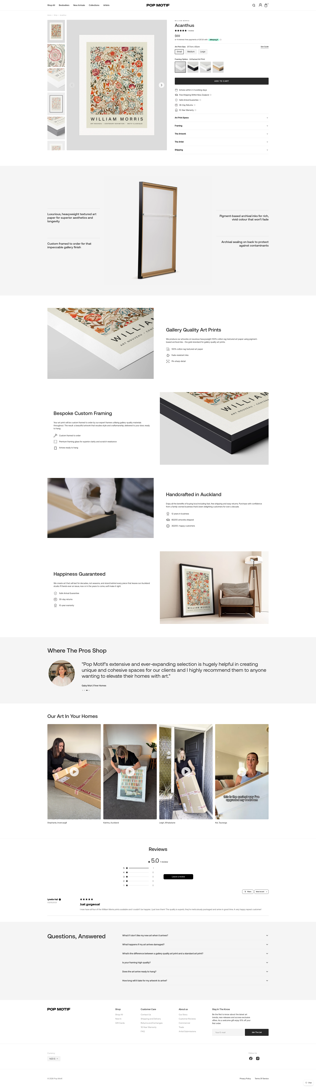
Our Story (183, 1014)
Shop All (119, 1014)
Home (49, 15)
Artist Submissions (187, 1031)
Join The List (257, 1032)
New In (118, 1018)
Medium (192, 52)
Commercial (184, 1023)
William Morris (182, 20)
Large (203, 52)
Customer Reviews (187, 1018)
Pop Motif (58, 1078)
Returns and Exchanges (152, 1023)
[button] (254, 5)
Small (180, 52)
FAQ (143, 1031)
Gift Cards (120, 1023)
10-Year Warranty (148, 1027)
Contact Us (146, 1014)
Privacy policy (245, 1078)
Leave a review (178, 876)
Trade (181, 1027)
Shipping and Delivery (151, 1018)
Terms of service (262, 1078)
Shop (55, 15)
